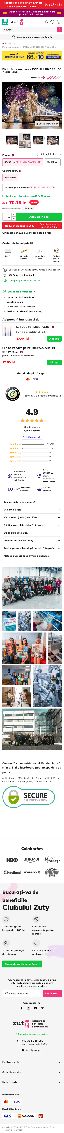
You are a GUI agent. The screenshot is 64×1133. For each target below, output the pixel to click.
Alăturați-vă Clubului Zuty (21, 963)
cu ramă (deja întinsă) (30, 187)
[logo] (17, 22)
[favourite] (52, 22)
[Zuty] (21, 1025)
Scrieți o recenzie (32, 437)
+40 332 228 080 (32, 1040)
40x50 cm (23, 162)
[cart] (58, 22)
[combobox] (29, 29)
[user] (46, 22)
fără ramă (10, 177)
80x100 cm (52, 162)
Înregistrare (52, 993)
